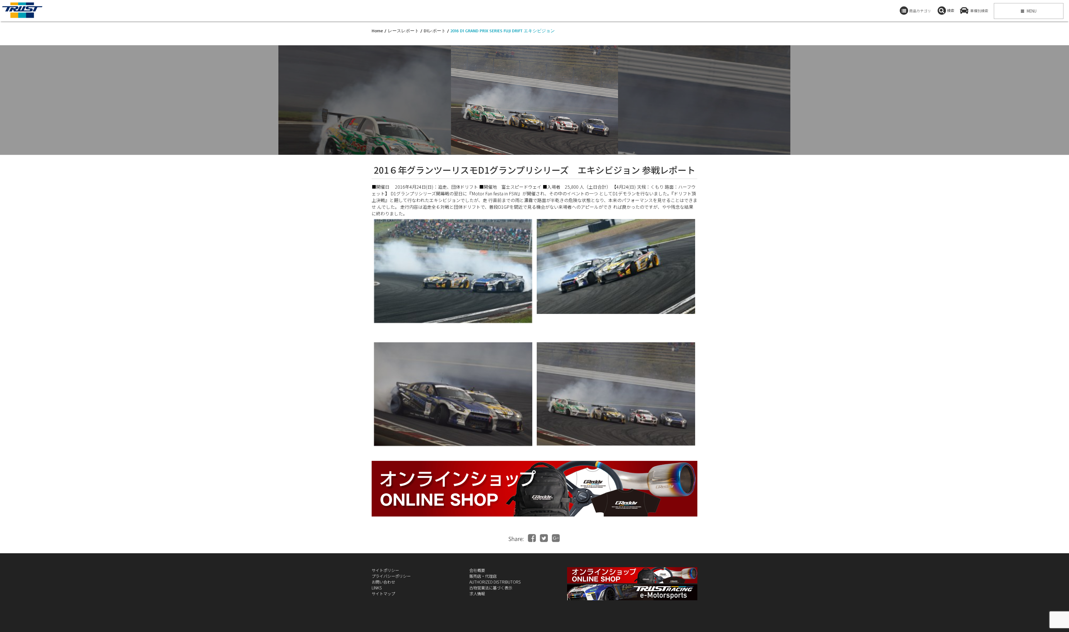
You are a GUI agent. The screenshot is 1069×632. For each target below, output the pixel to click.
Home (377, 30)
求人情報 (477, 593)
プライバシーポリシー (391, 576)
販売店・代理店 (483, 576)
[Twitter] (544, 538)
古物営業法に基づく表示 (490, 588)
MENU (1031, 11)
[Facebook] (532, 538)
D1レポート (435, 30)
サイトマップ (383, 593)
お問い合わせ (383, 582)
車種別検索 (979, 10)
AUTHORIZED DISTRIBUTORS (495, 582)
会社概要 (477, 570)
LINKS (377, 588)
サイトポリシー (385, 570)
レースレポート (403, 30)
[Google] (556, 538)
